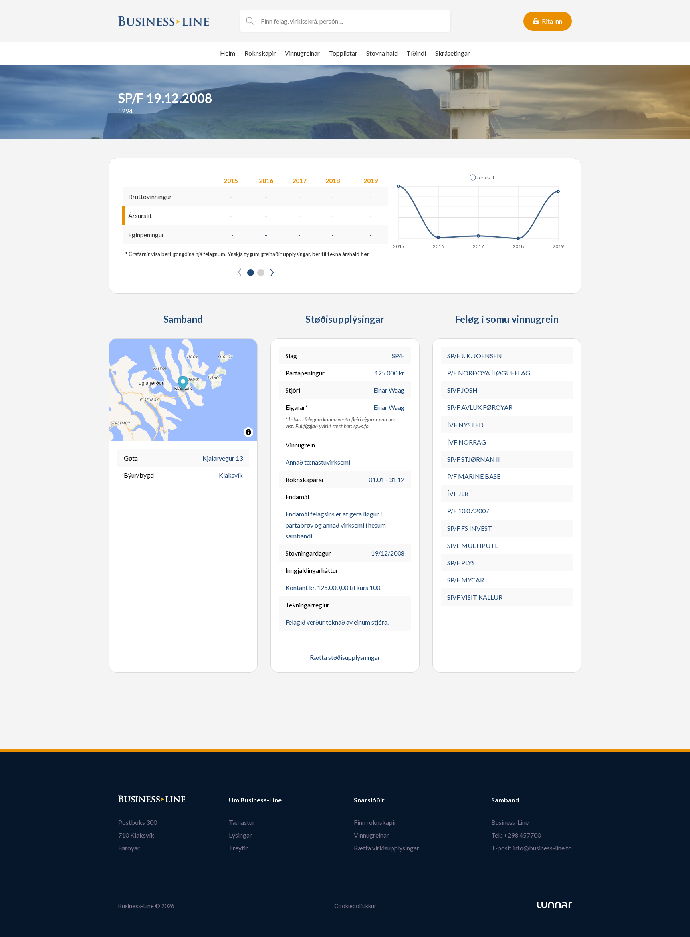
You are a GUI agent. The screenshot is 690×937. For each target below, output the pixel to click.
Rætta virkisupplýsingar (386, 848)
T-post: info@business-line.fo (531, 848)
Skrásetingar (452, 53)
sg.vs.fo (361, 426)
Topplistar (343, 53)
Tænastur (242, 822)
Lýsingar (240, 835)
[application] (479, 209)
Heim (227, 53)
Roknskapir (260, 53)
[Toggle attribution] (248, 432)
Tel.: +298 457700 (516, 835)
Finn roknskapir (375, 822)
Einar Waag (388, 390)
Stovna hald (382, 53)
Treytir (238, 848)
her (365, 254)
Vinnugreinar (302, 53)
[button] (482, 177)
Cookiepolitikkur (355, 906)
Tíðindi (416, 53)
